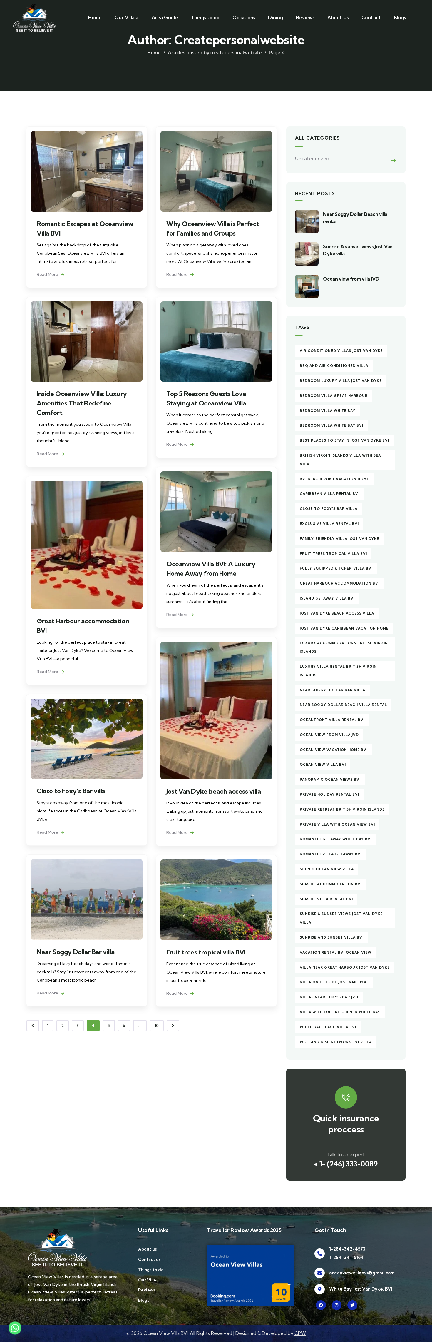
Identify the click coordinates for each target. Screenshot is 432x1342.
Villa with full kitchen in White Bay (340, 1012)
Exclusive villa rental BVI (329, 524)
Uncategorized (312, 158)
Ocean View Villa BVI (323, 764)
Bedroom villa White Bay (327, 411)
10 (157, 1025)
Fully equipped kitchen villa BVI (336, 568)
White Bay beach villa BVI (328, 1027)
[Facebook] (321, 1305)
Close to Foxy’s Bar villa (71, 791)
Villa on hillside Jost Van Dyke (334, 982)
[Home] (34, 18)
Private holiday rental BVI (329, 794)
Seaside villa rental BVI (326, 899)
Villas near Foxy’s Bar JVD (329, 997)
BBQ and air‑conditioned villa (334, 366)
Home (154, 52)
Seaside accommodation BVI (331, 884)
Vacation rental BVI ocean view (335, 952)
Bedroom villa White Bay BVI (331, 425)
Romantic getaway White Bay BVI (336, 839)
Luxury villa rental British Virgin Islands (338, 671)
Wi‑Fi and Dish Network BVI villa (336, 1042)
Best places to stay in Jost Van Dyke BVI (344, 440)
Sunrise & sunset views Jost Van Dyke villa (341, 918)
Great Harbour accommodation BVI (339, 583)
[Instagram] (337, 1305)
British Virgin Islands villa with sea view (340, 459)
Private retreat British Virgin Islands (342, 809)
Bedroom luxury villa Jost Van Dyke (341, 381)
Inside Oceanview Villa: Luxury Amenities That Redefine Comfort (82, 403)
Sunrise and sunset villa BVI (332, 937)
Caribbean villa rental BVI (329, 494)
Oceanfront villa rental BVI (332, 720)
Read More (48, 274)
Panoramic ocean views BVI (330, 779)
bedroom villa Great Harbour (334, 396)
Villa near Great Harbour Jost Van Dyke (345, 967)
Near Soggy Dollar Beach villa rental (343, 705)
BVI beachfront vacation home (334, 479)
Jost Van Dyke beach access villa (213, 791)
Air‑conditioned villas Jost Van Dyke (341, 351)
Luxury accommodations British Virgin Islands (344, 647)
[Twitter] (352, 1305)
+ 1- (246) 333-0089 (346, 1163)
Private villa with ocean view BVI (337, 824)
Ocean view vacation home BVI (334, 750)
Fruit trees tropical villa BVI (205, 952)
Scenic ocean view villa (327, 869)
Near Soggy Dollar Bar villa (75, 952)
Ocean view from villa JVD (351, 279)
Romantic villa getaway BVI (331, 854)
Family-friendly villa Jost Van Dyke (339, 539)
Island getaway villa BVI (327, 598)
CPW (300, 1333)
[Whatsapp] (15, 1328)
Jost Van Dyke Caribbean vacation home (344, 628)
